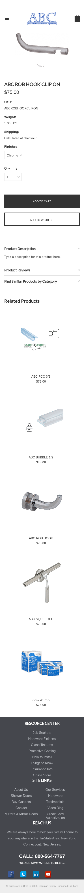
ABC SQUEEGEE (41, 619)
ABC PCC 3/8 (40, 376)
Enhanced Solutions (67, 886)
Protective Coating (42, 751)
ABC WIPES (41, 700)
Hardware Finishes (42, 739)
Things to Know (42, 763)
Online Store (42, 775)
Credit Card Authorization (55, 816)
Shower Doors (21, 796)
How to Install (42, 757)
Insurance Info (42, 769)
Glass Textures (42, 745)
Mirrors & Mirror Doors (21, 814)
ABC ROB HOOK (41, 538)
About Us (21, 789)
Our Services (55, 789)
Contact (21, 808)
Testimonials (55, 802)
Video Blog (55, 808)
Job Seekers (42, 732)
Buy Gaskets (21, 802)
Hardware (55, 796)
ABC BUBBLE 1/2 (41, 457)
